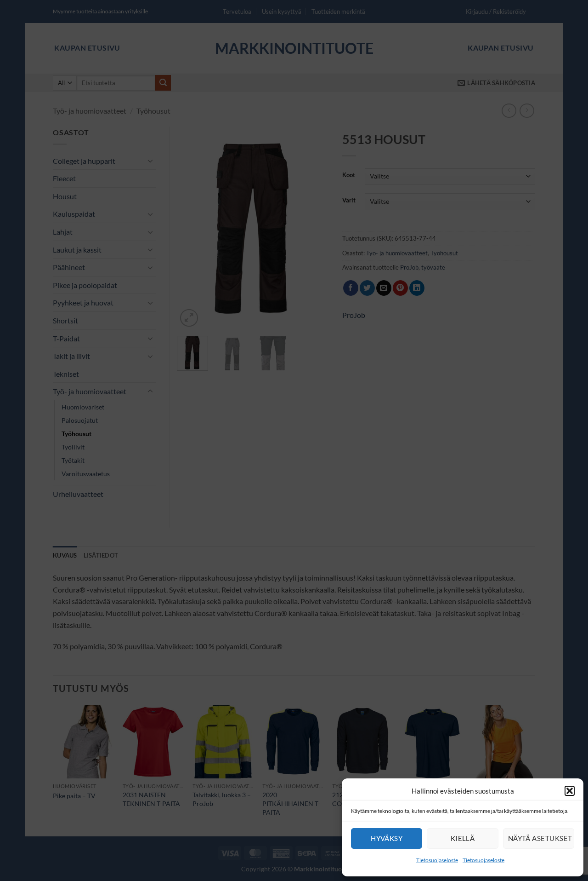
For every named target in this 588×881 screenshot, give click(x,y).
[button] (569, 790)
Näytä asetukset (540, 838)
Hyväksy (386, 838)
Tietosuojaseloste (437, 860)
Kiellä (463, 838)
